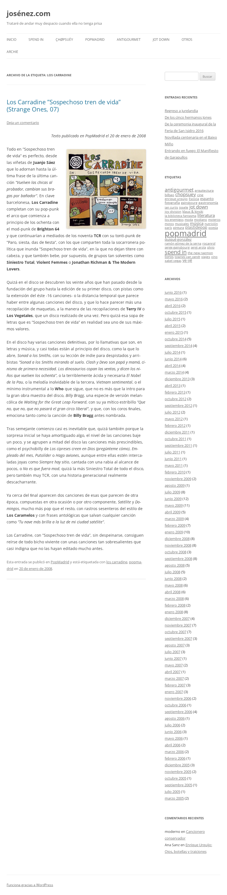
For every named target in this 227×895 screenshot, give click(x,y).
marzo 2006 (174, 751)
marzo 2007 (174, 678)
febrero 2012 (175, 425)
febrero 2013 (175, 392)
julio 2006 (172, 724)
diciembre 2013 (177, 378)
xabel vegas (173, 261)
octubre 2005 (175, 778)
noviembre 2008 (178, 545)
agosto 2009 (175, 485)
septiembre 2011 (178, 445)
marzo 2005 (174, 798)
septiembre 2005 (178, 784)
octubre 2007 (175, 631)
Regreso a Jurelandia (181, 110)
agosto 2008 (175, 565)
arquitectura (204, 190)
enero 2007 (174, 691)
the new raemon (200, 252)
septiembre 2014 (178, 345)
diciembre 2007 (177, 618)
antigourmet (179, 189)
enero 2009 (174, 531)
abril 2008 (172, 591)
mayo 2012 (174, 418)
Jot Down (161, 39)
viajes (205, 256)
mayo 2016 (174, 298)
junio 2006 (173, 731)
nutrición (211, 224)
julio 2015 (172, 318)
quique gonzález (178, 239)
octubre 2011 (175, 438)
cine (200, 194)
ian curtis (171, 207)
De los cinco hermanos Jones (188, 117)
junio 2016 (173, 292)
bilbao (169, 194)
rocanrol (208, 243)
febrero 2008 (175, 605)
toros (169, 256)
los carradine (116, 561)
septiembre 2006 (178, 711)
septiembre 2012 (178, 405)
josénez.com (29, 13)
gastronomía (208, 202)
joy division (173, 212)
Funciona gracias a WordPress (30, 885)
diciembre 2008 (177, 538)
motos (169, 224)
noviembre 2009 (178, 478)
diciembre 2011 (177, 432)
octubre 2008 (175, 551)
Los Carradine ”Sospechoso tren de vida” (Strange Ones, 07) (64, 105)
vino (214, 257)
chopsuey (185, 194)
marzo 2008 (174, 598)
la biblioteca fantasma (180, 216)
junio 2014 (173, 358)
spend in (176, 252)
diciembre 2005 (177, 764)
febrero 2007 (175, 685)
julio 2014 (172, 352)
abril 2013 (172, 385)
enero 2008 (174, 611)
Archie (12, 51)
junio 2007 (173, 658)
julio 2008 (172, 571)
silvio (211, 247)
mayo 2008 (174, 585)
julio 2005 (172, 791)
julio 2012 (172, 412)
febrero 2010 (175, 472)
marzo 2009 (174, 518)
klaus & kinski (192, 211)
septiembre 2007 (178, 638)
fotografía (172, 202)
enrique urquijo (176, 199)
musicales (182, 224)
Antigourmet (129, 39)
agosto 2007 (175, 645)
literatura (206, 215)
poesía (213, 228)
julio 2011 (172, 452)
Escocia (194, 199)
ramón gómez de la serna (183, 243)
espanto (207, 198)
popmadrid (186, 233)
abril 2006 (172, 744)
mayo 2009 (174, 505)
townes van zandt (187, 257)
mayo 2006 (174, 738)
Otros (187, 39)
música (196, 223)
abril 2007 (172, 671)
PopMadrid (95, 39)
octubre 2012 (175, 398)
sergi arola (198, 247)
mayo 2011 (174, 465)
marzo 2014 (174, 372)
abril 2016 (172, 305)
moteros (214, 220)
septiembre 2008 (178, 558)
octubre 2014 (175, 338)
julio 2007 (172, 651)
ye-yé (187, 260)
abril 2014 (172, 365)
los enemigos (174, 220)
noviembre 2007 (178, 625)
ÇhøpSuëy (64, 39)
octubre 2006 (175, 705)
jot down (198, 206)
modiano (200, 220)
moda (189, 220)
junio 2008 (173, 578)
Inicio (11, 39)
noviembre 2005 (178, 771)
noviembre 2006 (178, 698)
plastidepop (196, 227)
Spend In (36, 39)
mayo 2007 (174, 665)
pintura (178, 227)
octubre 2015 (175, 312)
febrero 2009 (175, 525)
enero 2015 (174, 332)
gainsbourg (189, 203)
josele (183, 207)
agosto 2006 (175, 718)
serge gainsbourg (177, 247)
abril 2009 (172, 511)
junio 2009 (173, 498)
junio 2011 (173, 458)
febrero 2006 (175, 758)
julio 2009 (172, 492)
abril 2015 (172, 325)
